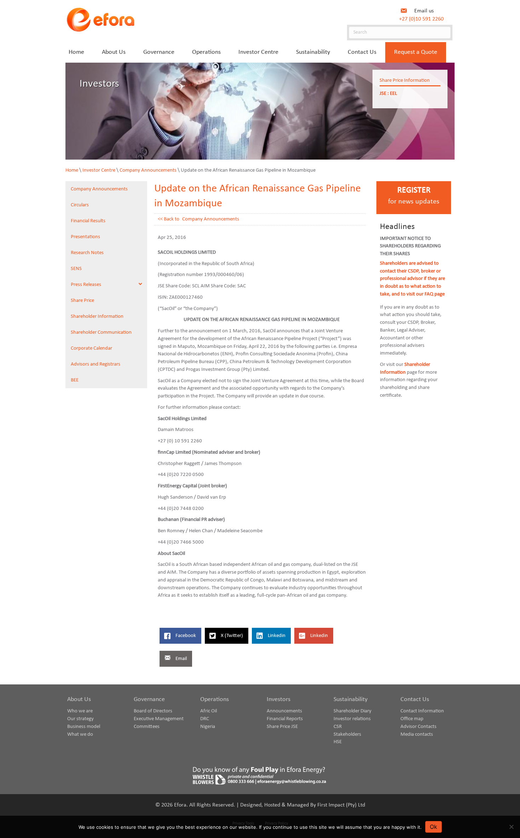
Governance (149, 699)
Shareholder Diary (352, 711)
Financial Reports (285, 719)
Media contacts (416, 734)
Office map (411, 719)
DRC (204, 719)
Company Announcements (148, 170)
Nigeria (207, 726)
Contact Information (422, 711)
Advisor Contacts (418, 726)
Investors (278, 699)
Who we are (80, 711)
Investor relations (352, 719)
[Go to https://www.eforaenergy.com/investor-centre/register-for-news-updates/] (413, 197)
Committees (147, 726)
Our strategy (80, 719)
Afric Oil (208, 711)
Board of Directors (153, 711)
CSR (338, 726)
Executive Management (159, 719)
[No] (511, 826)
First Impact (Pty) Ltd (341, 805)
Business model (83, 726)
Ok (433, 826)
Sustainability (351, 699)
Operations (214, 699)
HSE (338, 742)
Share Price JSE (282, 726)
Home (71, 170)
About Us (79, 699)
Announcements (284, 711)
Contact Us (414, 699)
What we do (80, 734)
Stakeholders (347, 734)
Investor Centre (98, 170)
